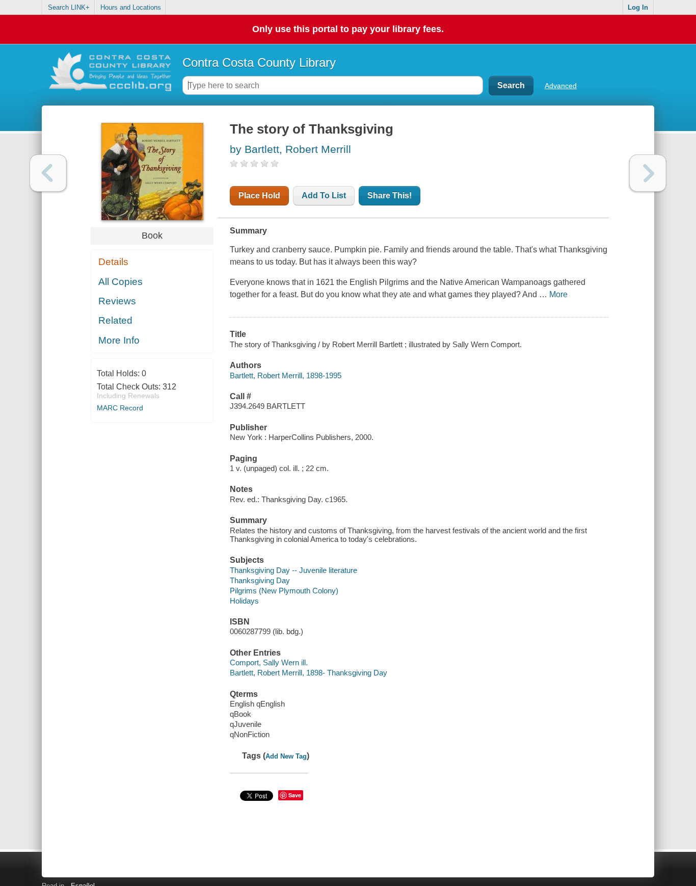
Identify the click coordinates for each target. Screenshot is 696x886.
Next (647, 173)
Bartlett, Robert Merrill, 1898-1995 (285, 375)
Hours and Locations (130, 7)
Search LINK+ (69, 7)
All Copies (120, 281)
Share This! (389, 195)
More (558, 294)
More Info (119, 340)
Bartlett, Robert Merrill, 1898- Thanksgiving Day (308, 672)
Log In (638, 7)
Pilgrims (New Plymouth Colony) (284, 590)
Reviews (117, 301)
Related (115, 320)
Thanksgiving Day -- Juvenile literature (293, 570)
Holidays (244, 600)
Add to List (324, 195)
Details (113, 261)
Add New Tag (286, 756)
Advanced (561, 86)
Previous (48, 173)
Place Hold (259, 195)
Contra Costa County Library (259, 62)
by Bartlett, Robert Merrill (290, 149)
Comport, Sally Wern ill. (269, 662)
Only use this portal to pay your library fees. (348, 29)
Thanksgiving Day (260, 580)
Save (294, 795)
